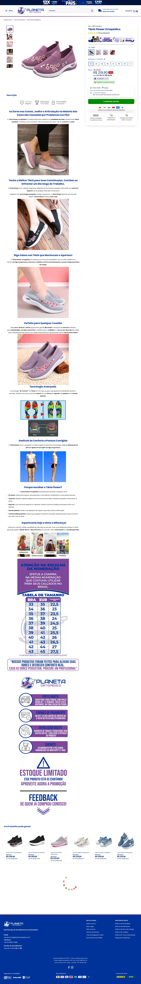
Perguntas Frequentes (122, 938)
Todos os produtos (19, 20)
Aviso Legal (90, 926)
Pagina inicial (8, 20)
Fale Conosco (90, 929)
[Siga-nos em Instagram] (72, 967)
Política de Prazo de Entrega (124, 929)
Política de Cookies (121, 932)
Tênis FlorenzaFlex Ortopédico (56, 853)
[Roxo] (105, 52)
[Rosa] (98, 52)
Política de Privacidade (122, 924)
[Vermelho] (113, 52)
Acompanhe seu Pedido (94, 938)
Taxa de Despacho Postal (94, 935)
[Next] (135, 846)
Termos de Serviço (92, 932)
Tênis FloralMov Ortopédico (81, 852)
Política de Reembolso (122, 926)
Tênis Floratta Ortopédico (102, 852)
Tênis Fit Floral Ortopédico (14, 852)
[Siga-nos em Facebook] (69, 967)
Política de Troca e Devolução (125, 935)
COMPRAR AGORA (111, 101)
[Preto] (91, 52)
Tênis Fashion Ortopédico (125, 852)
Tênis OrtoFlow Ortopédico (36, 852)
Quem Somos (91, 924)
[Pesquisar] (92, 11)
